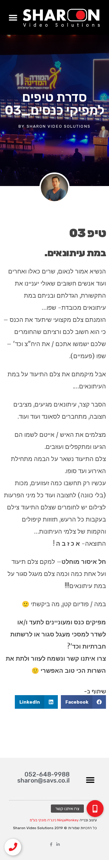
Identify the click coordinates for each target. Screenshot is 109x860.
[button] (13, 17)
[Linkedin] (58, 844)
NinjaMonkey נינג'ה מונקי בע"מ (54, 820)
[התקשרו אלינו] (13, 847)
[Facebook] (51, 844)
